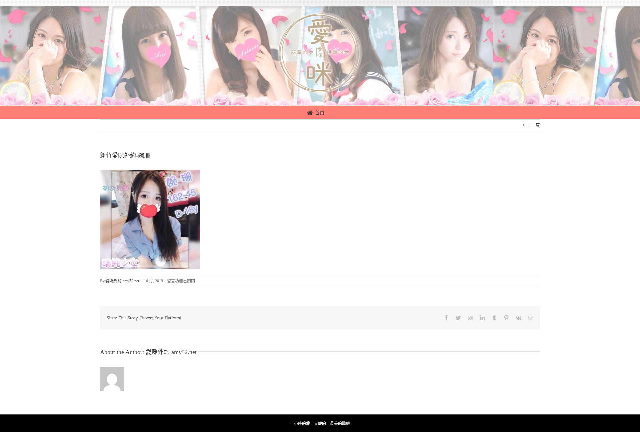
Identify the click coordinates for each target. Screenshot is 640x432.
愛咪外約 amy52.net (122, 281)
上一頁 (533, 125)
